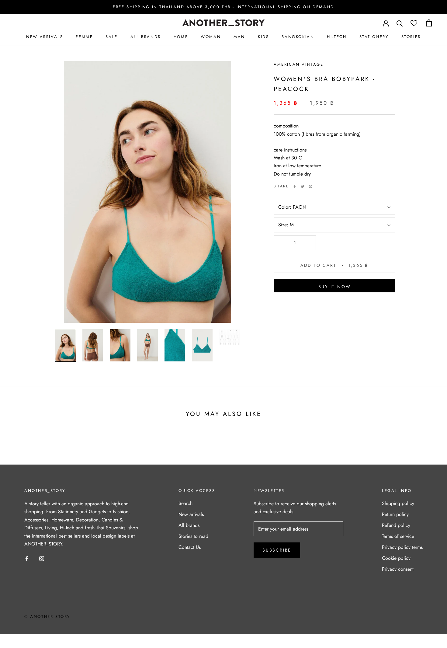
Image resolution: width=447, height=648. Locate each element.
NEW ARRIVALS (44, 37)
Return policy (395, 514)
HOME (181, 37)
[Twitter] (302, 186)
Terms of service (398, 536)
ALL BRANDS (145, 37)
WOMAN (211, 37)
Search (185, 503)
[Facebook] (294, 186)
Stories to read (193, 536)
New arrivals (191, 514)
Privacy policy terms (402, 547)
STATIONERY (374, 37)
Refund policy (396, 525)
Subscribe (276, 550)
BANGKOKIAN (298, 37)
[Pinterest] (310, 186)
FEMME (84, 37)
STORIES (411, 37)
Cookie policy (396, 558)
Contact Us (189, 547)
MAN (239, 37)
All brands (188, 525)
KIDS (263, 37)
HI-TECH (336, 37)
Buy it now (334, 287)
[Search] (400, 23)
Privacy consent (398, 569)
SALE (111, 37)
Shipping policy (398, 503)
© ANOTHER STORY (47, 616)
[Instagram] (41, 558)
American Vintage (299, 64)
